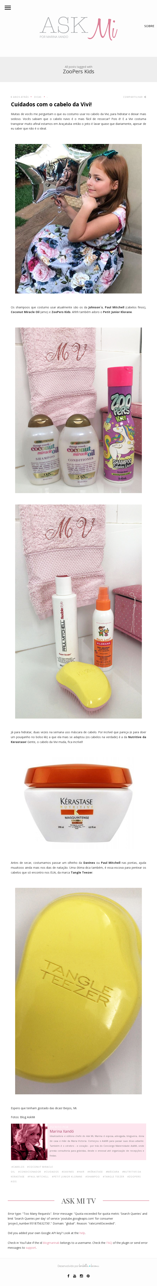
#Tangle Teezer (113, 1176)
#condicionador (29, 1171)
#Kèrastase (95, 1171)
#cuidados (51, 1171)
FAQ (109, 1243)
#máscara (112, 1171)
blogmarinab (51, 1243)
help (82, 1233)
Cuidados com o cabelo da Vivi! (51, 104)
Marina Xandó (62, 1131)
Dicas (37, 96)
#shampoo (92, 1176)
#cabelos (17, 1166)
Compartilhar (133, 96)
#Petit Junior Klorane (67, 1176)
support (31, 1248)
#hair (80, 1171)
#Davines (68, 1171)
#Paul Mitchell (38, 1176)
